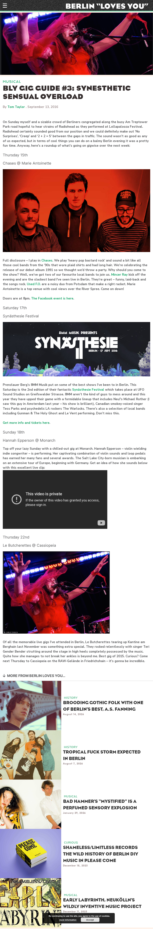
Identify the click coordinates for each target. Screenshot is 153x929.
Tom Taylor (16, 107)
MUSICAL (12, 81)
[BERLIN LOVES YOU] (108, 6)
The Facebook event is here (52, 298)
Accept (90, 919)
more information (67, 919)
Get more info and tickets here (26, 423)
